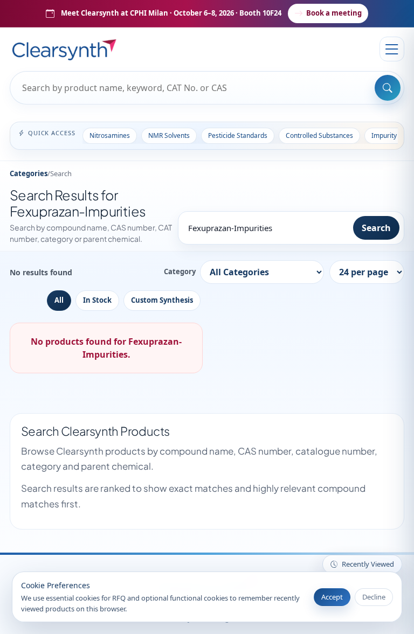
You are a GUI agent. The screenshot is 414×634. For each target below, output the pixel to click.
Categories (28, 173)
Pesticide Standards (237, 135)
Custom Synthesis (162, 300)
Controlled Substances (319, 135)
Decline (373, 597)
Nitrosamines (109, 135)
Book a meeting (334, 13)
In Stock (97, 300)
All (59, 300)
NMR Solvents (169, 135)
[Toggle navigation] (392, 49)
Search (376, 228)
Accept (332, 597)
